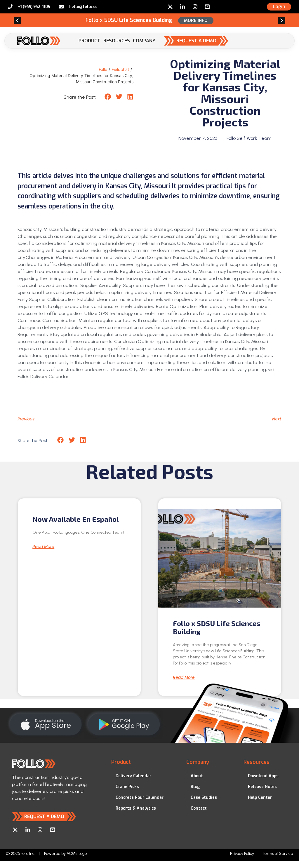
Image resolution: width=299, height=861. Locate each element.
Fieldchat (120, 69)
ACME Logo (77, 853)
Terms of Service (277, 853)
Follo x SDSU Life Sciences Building (216, 627)
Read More (43, 547)
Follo (103, 69)
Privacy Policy (242, 853)
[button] (17, 20)
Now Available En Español (75, 519)
